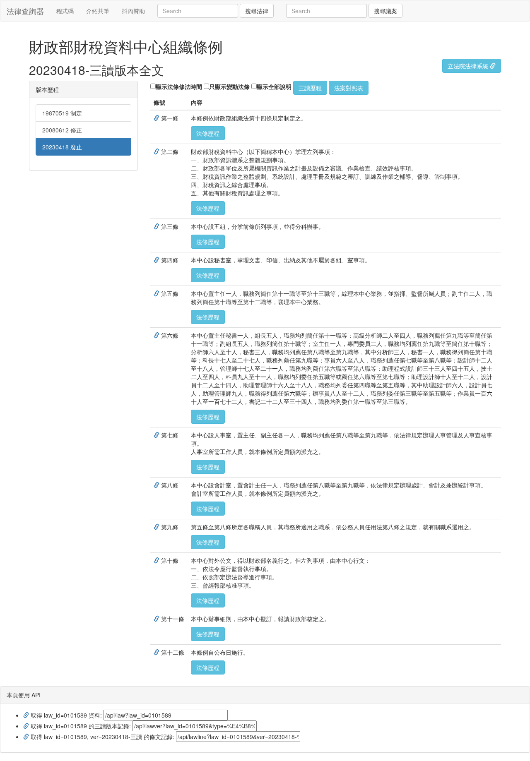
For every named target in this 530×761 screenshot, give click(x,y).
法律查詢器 (25, 10)
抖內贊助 (133, 11)
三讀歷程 (310, 88)
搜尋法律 (256, 11)
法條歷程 (207, 133)
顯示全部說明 (274, 86)
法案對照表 (348, 88)
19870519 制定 (62, 113)
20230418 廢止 (62, 147)
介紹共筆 (97, 11)
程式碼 (65, 11)
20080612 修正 (62, 130)
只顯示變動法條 (229, 86)
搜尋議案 (385, 11)
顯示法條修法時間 (179, 86)
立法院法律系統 (469, 66)
